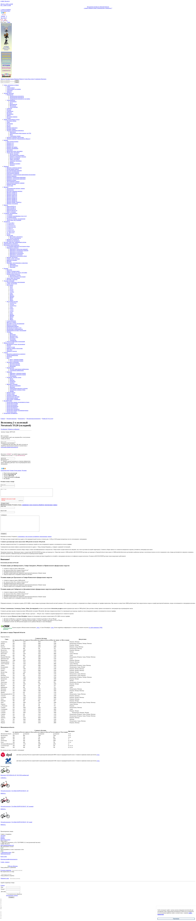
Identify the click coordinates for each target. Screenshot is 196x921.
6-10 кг (11, 308)
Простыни (12, 267)
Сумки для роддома (12, 283)
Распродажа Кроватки (12, 406)
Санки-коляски (11, 87)
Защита (9, 115)
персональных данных (12, 895)
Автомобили (13, 101)
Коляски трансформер (12, 148)
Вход (9, 11)
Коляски (6, 140)
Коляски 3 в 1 (10, 145)
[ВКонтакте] (3, 13)
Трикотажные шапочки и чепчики (19, 388)
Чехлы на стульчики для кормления (16, 218)
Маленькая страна (6, 852)
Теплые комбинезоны (12, 355)
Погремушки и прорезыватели (15, 329)
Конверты (9, 356)
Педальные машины (12, 116)
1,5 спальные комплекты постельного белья (18, 246)
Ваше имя (3, 506)
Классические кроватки (13, 173)
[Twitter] (2, 13)
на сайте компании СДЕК (95, 627)
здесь (37, 627)
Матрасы (6, 187)
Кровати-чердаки (11, 184)
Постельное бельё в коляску (17, 155)
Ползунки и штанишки (13, 362)
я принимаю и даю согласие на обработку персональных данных (39, 505)
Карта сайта (4, 856)
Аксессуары (10, 185)
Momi (11, 298)
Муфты (12, 162)
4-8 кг (11, 287)
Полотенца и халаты (15, 275)
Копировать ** (5, 459)
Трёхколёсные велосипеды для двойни (20, 98)
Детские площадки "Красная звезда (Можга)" (18, 138)
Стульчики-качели (11, 217)
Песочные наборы (11, 121)
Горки (8, 122)
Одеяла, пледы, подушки (13, 258)
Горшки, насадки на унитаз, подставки (17, 272)
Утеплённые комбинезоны (17, 370)
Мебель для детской (9, 343)
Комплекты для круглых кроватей (19, 249)
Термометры (13, 340)
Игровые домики (11, 129)
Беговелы (9, 112)
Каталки (9, 109)
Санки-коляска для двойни (14, 89)
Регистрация (4, 11)
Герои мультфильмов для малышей (16, 341)
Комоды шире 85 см (12, 210)
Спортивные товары (15, 136)
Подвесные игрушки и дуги (14, 327)
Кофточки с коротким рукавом (18, 374)
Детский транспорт (9, 93)
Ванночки (9, 269)
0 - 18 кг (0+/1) (10, 224)
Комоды (6, 205)
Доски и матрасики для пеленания (16, 282)
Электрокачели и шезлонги (11, 243)
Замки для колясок (14, 159)
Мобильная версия (5, 853)
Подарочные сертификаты (10, 413)
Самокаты (9, 108)
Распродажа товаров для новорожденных (17, 410)
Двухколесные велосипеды (17, 97)
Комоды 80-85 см (11, 209)
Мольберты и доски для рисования (16, 344)
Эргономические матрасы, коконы (16, 188)
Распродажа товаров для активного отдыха (18, 402)
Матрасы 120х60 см (12, 192)
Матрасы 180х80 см (12, 199)
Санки (8, 86)
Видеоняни (13, 334)
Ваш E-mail (3, 510)
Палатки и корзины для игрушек (15, 137)
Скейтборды (10, 111)
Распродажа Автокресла (13, 409)
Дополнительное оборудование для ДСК (20, 133)
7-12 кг (11, 309)
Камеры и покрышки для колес (18, 156)
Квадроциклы (13, 104)
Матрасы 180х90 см (12, 200)
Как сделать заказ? (5, 839)
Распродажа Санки (12, 412)
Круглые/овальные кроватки (14, 170)
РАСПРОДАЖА (8, 400)
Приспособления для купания (17, 276)
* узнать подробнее (6, 9)
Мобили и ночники (12, 325)
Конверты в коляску (15, 163)
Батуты (8, 125)
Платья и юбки (11, 394)
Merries (11, 297)
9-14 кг (11, 290)
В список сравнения (6, 870)
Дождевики (10, 149)
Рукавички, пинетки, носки (14, 377)
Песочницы (10, 123)
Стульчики (9, 214)
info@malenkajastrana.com (7, 845)
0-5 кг (11, 286)
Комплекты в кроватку (13, 247)
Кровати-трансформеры (13, 172)
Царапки (12, 383)
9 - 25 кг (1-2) (10, 229)
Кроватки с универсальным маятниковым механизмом (21, 174)
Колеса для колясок (15, 158)
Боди (8, 358)
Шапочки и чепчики (12, 384)
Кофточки (9, 372)
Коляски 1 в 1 (10, 143)
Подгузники (10, 285)
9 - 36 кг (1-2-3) (11, 231)
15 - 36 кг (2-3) (10, 232)
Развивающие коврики (13, 326)
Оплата (2, 837)
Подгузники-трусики (12, 301)
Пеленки (9, 261)
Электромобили (11, 100)
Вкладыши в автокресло (16, 236)
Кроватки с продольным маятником (16, 178)
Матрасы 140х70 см (12, 195)
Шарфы (12, 391)
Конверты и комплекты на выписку (16, 354)
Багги (11, 103)
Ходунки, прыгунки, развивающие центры (15, 242)
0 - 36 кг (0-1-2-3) (11, 227)
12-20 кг (12, 292)
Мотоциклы (13, 105)
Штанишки (13, 366)
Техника (9, 332)
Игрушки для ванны (12, 279)
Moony (11, 300)
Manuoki (12, 296)
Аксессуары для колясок (13, 152)
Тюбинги (9, 92)
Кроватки (6, 166)
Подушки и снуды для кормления (15, 323)
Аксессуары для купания (13, 278)
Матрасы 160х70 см (12, 196)
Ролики (9, 118)
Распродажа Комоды (12, 407)
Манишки (12, 387)
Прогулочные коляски (12, 141)
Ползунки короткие (15, 365)
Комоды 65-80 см (11, 207)
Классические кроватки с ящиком (15, 183)
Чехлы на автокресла (15, 238)
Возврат (3, 838)
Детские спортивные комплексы (15, 130)
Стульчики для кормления (10, 213)
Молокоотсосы (14, 336)
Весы (11, 333)
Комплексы (13, 132)
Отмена (3, 885)
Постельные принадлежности (11, 245)
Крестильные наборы (12, 398)
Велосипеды (10, 94)
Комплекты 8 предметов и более (18, 256)
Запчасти (12, 165)
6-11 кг (11, 289)
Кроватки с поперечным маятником (16, 177)
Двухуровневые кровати (13, 181)
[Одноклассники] (5, 13)
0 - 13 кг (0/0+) (10, 223)
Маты (11, 134)
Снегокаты (9, 90)
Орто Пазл (9, 349)
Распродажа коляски (12, 405)
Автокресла (7, 221)
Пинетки (12, 380)
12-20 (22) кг (13, 303)
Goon (11, 293)
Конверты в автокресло (13, 239)
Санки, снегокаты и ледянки (11, 85)
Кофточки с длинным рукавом (18, 373)
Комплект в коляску (12, 260)
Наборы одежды (11, 392)
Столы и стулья (11, 347)
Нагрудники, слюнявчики (13, 399)
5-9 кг (11, 307)
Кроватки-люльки (11, 180)
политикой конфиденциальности (9, 447)
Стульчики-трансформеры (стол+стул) (17, 216)
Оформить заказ (5, 878)
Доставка (3, 835)
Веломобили (10, 114)
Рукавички (12, 381)
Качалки (9, 345)
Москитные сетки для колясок (15, 151)
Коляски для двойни (12, 147)
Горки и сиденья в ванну (13, 271)
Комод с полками (11, 212)
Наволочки (13, 264)
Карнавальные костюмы (13, 396)
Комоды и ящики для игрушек (15, 348)
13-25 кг (12, 304)
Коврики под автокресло (13, 240)
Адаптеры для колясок (16, 161)
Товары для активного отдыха (11, 119)
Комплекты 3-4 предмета (16, 252)
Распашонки (13, 376)
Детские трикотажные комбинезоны (19, 369)
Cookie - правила (5, 862)
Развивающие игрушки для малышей (16, 330)
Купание (6, 268)
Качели (8, 126)
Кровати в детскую (12, 351)
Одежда (6, 352)
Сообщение (4, 515)
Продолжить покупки (17, 870)
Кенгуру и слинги (11, 322)
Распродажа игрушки (12, 403)
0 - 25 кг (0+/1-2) (11, 225)
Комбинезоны (10, 367)
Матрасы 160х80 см (12, 198)
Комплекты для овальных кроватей (19, 250)
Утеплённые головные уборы (17, 389)
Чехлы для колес (14, 154)
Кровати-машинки (11, 176)
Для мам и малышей (9, 280)
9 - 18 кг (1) (10, 228)
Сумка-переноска (11, 320)
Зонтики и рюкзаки (12, 395)
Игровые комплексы (12, 127)
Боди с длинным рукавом (16, 359)
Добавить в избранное (13, 429)
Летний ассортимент (15, 385)
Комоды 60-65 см (11, 206)
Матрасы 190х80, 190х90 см (14, 202)
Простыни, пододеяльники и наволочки (17, 263)
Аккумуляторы (14, 107)
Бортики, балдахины (12, 257)
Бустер (8, 234)
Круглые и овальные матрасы (14, 191)
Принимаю (176, 918)
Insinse (11, 294)
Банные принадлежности (13, 274)
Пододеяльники (14, 265)
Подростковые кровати (13, 169)
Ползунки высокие (15, 363)
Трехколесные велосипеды (17, 96)
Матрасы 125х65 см (12, 194)
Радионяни (13, 338)
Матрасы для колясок (12, 203)
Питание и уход (14, 337)
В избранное (4, 429)
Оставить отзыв (5, 503)
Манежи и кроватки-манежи (14, 167)
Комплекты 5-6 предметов (17, 253)
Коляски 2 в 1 (10, 144)
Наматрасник (10, 189)
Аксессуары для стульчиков (14, 220)
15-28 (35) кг (13, 305)
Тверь (8, 22)
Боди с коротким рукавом (16, 360)
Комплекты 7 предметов (16, 254)
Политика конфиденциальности (9, 859)
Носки (11, 378)
